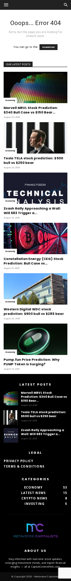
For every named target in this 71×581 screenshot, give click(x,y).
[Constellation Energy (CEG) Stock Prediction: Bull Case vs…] (35, 238)
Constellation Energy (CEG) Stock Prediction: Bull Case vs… (33, 261)
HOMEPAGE (48, 47)
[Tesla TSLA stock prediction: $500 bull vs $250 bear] (35, 138)
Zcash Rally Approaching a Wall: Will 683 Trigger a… (32, 210)
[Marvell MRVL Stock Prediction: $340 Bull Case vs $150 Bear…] (35, 87)
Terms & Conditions (24, 466)
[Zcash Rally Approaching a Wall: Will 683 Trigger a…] (35, 188)
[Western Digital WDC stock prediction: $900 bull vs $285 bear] (35, 289)
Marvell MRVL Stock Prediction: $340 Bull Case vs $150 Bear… (31, 110)
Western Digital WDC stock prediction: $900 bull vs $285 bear (34, 311)
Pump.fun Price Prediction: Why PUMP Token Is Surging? (32, 361)
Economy (10, 100)
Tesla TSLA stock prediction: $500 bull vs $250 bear (33, 160)
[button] (6, 5)
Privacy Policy (18, 461)
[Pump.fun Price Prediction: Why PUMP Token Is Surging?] (35, 339)
